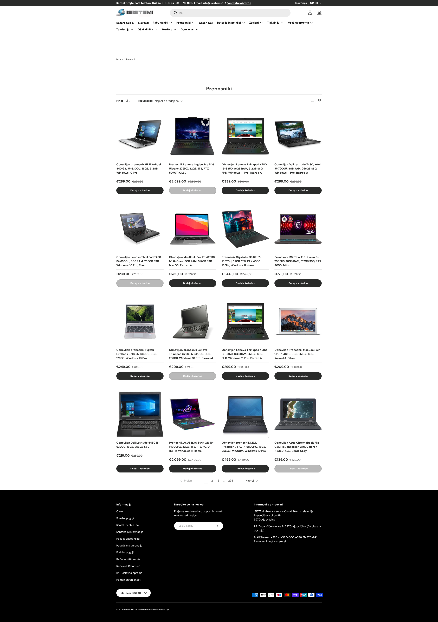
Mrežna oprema (298, 22)
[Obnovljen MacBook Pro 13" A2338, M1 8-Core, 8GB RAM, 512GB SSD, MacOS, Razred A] (192, 228)
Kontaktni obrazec (127, 525)
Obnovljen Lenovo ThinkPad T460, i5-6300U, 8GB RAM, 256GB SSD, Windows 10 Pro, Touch (139, 261)
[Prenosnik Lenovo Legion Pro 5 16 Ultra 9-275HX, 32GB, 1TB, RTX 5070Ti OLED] (192, 136)
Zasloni (254, 22)
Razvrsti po (145, 101)
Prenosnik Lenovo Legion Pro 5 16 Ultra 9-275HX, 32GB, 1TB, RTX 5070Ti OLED (191, 168)
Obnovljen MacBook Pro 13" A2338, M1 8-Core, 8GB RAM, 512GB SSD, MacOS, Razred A (192, 261)
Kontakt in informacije (129, 532)
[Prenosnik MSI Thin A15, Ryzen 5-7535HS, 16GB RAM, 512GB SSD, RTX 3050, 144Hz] (298, 228)
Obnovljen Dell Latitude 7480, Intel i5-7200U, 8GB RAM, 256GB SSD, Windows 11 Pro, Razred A (297, 168)
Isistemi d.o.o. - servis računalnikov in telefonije (146, 609)
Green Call (206, 23)
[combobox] (230, 13)
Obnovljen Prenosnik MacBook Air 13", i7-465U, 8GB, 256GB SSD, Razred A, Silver (297, 354)
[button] (319, 13)
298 (230, 480)
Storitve (166, 29)
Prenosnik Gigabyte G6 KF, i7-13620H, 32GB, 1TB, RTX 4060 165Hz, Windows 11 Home (241, 261)
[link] (186, 481)
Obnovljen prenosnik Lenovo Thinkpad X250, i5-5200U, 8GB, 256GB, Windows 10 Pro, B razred (191, 354)
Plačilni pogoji (125, 552)
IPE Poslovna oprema (129, 573)
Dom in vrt (188, 29)
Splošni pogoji (125, 518)
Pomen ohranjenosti (128, 580)
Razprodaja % (125, 23)
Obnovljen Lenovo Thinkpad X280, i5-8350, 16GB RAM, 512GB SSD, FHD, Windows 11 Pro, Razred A (244, 168)
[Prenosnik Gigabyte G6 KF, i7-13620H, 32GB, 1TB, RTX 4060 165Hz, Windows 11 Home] (245, 228)
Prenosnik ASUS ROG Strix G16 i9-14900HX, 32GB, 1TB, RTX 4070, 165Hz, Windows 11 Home (191, 447)
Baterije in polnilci (229, 22)
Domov (119, 59)
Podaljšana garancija (129, 545)
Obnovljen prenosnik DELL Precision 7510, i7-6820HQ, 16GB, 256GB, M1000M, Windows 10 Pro (244, 447)
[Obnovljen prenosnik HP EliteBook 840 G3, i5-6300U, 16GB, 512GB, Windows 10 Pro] (140, 136)
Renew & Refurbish (128, 566)
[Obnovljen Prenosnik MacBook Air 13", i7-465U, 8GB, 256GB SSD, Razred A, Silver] (298, 321)
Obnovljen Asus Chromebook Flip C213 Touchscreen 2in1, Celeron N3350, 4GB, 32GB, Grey (296, 447)
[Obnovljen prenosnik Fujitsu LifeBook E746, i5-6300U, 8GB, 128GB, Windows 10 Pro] (140, 321)
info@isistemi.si (276, 541)
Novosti (143, 23)
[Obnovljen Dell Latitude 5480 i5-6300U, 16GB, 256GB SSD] (140, 414)
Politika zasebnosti (128, 538)
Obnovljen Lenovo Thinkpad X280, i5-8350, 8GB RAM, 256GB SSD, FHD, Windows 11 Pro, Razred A (244, 354)
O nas (120, 511)
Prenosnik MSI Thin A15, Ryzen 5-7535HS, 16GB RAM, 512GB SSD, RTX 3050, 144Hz (297, 261)
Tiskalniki (273, 22)
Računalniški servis (128, 559)
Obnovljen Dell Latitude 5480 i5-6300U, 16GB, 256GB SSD (138, 445)
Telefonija (122, 29)
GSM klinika (145, 29)
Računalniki (160, 22)
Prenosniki (183, 22)
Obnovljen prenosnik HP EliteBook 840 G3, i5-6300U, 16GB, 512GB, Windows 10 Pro (139, 168)
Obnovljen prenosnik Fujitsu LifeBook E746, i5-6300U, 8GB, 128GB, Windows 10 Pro (136, 354)
